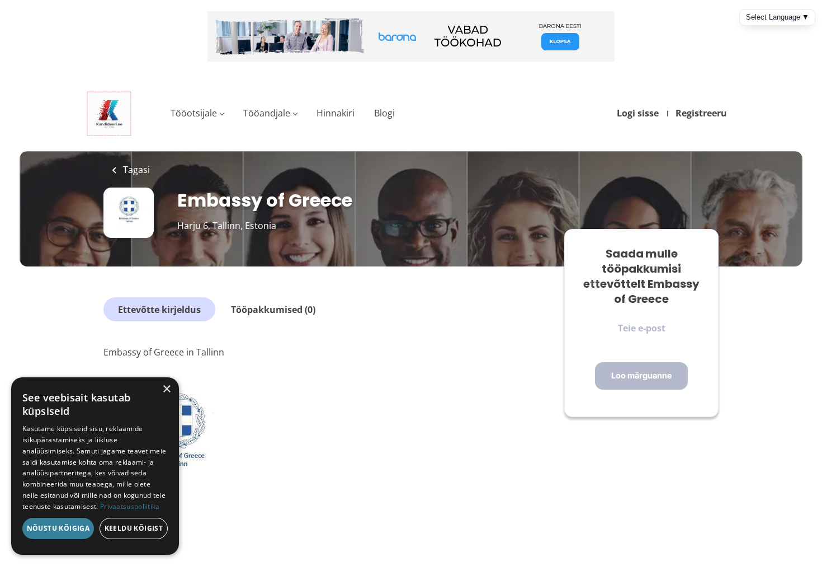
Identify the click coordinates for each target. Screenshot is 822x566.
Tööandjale (266, 113)
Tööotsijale (194, 113)
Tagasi (135, 169)
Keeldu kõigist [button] (134, 528)
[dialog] (95, 466)
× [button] (166, 389)
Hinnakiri (335, 113)
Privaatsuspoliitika (130, 506)
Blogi (384, 113)
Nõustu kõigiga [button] (58, 528)
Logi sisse (638, 113)
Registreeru (701, 113)
